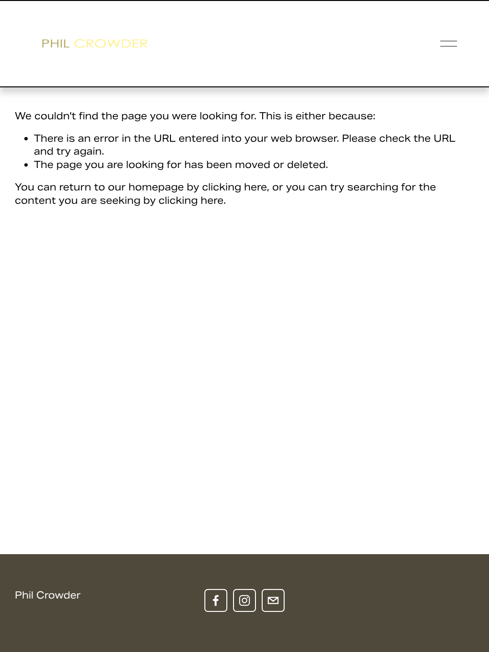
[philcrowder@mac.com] (273, 600)
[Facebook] (215, 600)
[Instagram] (244, 600)
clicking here (234, 187)
